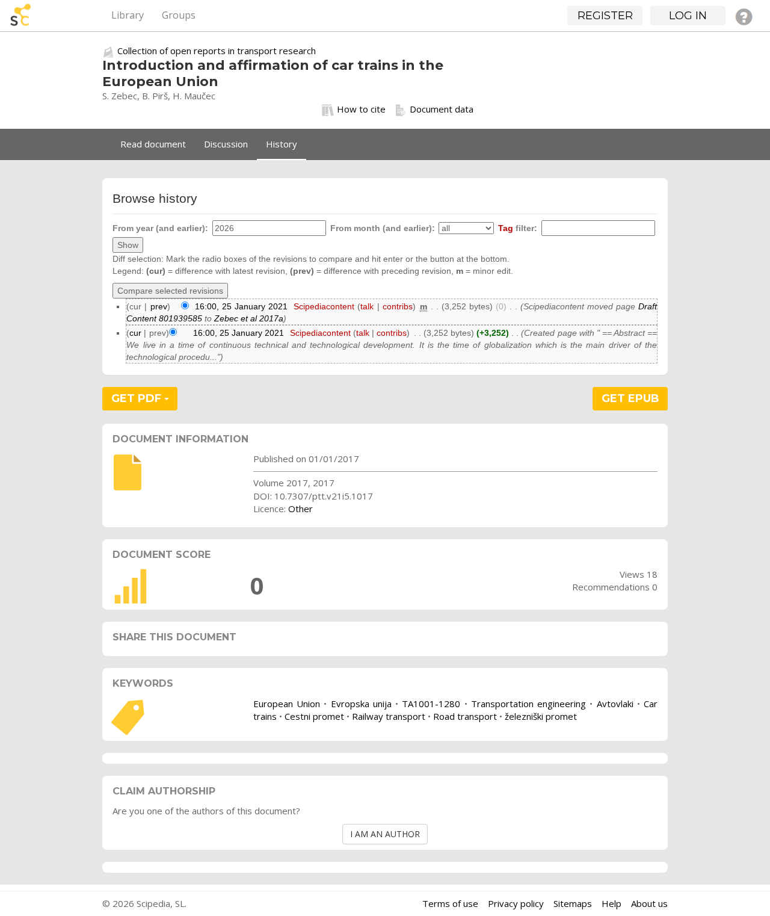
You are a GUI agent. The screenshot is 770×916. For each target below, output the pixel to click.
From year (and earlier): (160, 228)
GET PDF (137, 398)
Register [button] (605, 15)
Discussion (226, 144)
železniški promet (541, 716)
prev (158, 306)
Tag (505, 228)
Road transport (465, 716)
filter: (517, 228)
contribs (398, 306)
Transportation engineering (528, 704)
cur (135, 333)
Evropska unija (361, 704)
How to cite (361, 109)
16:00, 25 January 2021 (241, 306)
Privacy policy (516, 903)
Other (300, 509)
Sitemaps (572, 903)
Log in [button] (688, 15)
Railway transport (388, 716)
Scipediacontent (324, 306)
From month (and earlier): (382, 228)
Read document (153, 144)
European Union (286, 704)
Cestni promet (314, 716)
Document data (441, 109)
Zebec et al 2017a (248, 318)
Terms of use (450, 903)
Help (611, 903)
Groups (179, 15)
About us (649, 903)
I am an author (385, 834)
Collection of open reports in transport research (216, 51)
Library (127, 15)
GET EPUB (630, 398)
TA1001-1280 (431, 704)
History (281, 144)
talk (367, 306)
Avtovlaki (615, 704)
